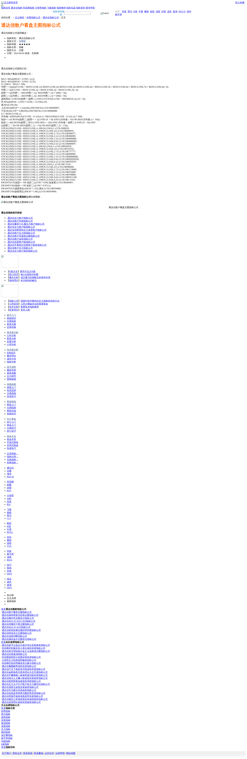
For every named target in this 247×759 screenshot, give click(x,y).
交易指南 (11, 321)
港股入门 (11, 387)
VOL (9, 546)
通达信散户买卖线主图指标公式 (24, 236)
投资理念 (13, 310)
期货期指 (11, 401)
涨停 (189, 11)
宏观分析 (11, 341)
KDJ (9, 490)
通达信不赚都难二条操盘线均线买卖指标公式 (25, 675)
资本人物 (25, 310)
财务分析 (11, 338)
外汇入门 (11, 422)
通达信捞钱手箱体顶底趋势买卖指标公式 (22, 696)
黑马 (130, 11)
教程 (9, 523)
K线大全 (13, 271)
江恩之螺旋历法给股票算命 (34, 304)
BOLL (10, 532)
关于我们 (6, 753)
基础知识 (11, 318)
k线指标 (5, 744)
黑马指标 (5, 714)
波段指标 (5, 717)
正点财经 (19, 17)
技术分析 (13, 307)
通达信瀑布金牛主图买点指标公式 (19, 639)
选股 (9, 488)
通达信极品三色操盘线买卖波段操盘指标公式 (25, 699)
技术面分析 (12, 350)
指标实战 (70, 8)
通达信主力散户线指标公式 (21, 227)
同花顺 (10, 482)
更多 (3, 609)
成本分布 (11, 359)
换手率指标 (7, 738)
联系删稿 (39, 753)
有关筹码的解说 (29, 280)
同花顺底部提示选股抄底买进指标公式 (21, 657)
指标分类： (12, 456)
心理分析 (11, 344)
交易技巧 (11, 428)
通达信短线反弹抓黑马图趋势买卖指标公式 (23, 693)
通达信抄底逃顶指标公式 (14, 654)
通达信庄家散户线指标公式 (21, 242)
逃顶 (175, 11)
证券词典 (11, 327)
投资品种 (11, 390)
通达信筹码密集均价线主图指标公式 (20, 615)
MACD (182, 11)
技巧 (9, 565)
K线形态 (11, 353)
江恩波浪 (13, 304)
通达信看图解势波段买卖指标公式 (19, 666)
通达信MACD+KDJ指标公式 (16, 627)
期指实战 (11, 410)
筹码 (9, 568)
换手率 (118, 14)
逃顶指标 (5, 723)
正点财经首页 (11, 2)
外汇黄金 (11, 419)
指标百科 (80, 8)
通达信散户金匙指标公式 (20, 239)
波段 (152, 11)
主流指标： (12, 453)
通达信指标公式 (51, 17)
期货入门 (11, 404)
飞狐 (9, 509)
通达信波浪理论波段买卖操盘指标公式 (21, 702)
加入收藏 (239, 2)
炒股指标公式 (33, 17)
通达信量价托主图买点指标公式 (18, 618)
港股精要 (11, 384)
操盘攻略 (11, 373)
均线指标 (5, 741)
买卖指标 (5, 720)
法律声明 (60, 753)
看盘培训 (11, 370)
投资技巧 (11, 396)
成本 (169, 11)
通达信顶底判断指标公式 (14, 636)
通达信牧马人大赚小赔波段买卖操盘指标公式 (25, 678)
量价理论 (11, 356)
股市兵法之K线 (27, 271)
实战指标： (12, 459)
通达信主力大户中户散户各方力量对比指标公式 (26, 684)
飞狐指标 (51, 8)
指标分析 (11, 362)
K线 (135, 11)
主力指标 (5, 729)
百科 (9, 537)
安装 (9, 551)
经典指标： (12, 462)
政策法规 (11, 324)
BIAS (9, 560)
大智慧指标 (40, 8)
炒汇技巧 (11, 431)
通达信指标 (16, 8)
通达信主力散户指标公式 (20, 218)
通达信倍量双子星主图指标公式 (18, 624)
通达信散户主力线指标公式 (21, 233)
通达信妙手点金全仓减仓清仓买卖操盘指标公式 (26, 645)
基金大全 (11, 436)
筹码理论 (13, 280)
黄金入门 (11, 425)
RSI (8, 504)
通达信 (10, 468)
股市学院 (90, 8)
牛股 (141, 11)
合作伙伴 (49, 753)
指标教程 (61, 8)
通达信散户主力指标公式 (20, 248)
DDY (9, 587)
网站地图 (70, 753)
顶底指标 (5, 726)
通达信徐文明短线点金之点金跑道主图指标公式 (26, 651)
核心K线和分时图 (29, 274)
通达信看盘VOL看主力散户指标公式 (26, 224)
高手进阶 (11, 367)
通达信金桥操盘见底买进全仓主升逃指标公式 (25, 672)
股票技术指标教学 (30, 307)
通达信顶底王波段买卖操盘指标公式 (20, 687)
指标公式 (13, 301)
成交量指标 (7, 735)
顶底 (158, 11)
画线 (9, 512)
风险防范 (11, 413)
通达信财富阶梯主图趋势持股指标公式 (21, 630)
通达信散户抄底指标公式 (20, 221)
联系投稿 (27, 753)
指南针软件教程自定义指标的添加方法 (40, 301)
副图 (9, 485)
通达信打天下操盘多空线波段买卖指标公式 (23, 669)
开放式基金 (12, 442)
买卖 (124, 11)
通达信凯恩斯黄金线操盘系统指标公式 (21, 681)
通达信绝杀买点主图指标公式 (17, 633)
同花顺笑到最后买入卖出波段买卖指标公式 (23, 648)
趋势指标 (5, 711)
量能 (146, 11)
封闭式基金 (12, 445)
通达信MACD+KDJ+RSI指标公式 (18, 621)
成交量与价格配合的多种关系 (35, 277)
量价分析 (13, 277)
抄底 (163, 11)
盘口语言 (13, 274)
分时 (9, 498)
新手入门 (11, 315)
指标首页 (5, 8)
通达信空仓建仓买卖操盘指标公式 (19, 690)
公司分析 (11, 335)
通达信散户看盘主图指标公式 (17, 612)
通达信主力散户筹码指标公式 (22, 251)
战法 (9, 579)
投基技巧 (11, 448)
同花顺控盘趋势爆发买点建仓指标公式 (21, 663)
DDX (9, 574)
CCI (9, 518)
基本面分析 (12, 332)
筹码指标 (5, 732)
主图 (9, 471)
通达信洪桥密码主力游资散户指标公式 (27, 230)
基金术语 (11, 439)
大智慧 (10, 495)
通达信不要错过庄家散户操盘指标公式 (27, 245)
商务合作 (17, 753)
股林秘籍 (11, 379)
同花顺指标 (28, 8)
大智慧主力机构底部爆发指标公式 (19, 660)
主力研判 (11, 376)
